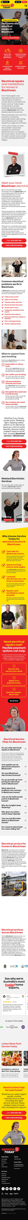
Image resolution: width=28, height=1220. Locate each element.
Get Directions (17, 1168)
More (10, 1010)
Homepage (4, 1159)
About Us (4, 1161)
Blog (3, 1164)
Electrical (4, 1175)
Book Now (14, 701)
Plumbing (4, 1173)
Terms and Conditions (9, 1210)
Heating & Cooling (6, 1177)
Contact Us (4, 1163)
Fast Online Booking (14, 245)
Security (4, 1181)
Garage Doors (5, 1179)
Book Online (4, 1166)
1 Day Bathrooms (6, 1183)
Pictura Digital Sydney (11, 1213)
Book (24, 2)
